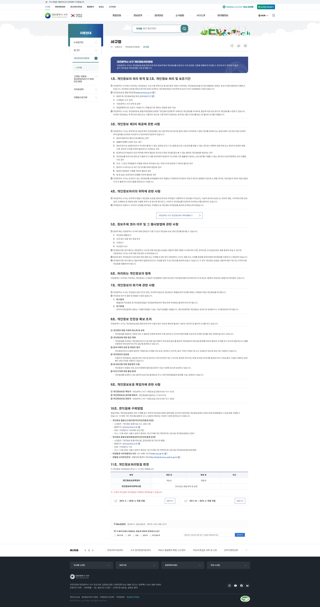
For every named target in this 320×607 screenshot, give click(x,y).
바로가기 (147, 96)
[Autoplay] (89, 550)
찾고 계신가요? (146, 28)
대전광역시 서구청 (56, 16)
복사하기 (238, 46)
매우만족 (119, 535)
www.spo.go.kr (157, 453)
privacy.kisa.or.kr (130, 427)
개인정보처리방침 (132, 46)
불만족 (145, 535)
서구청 (146, 46)
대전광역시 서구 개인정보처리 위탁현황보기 (175, 215)
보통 (136, 535)
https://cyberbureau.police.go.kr (163, 457)
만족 (129, 535)
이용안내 (118, 46)
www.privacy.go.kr (144, 92)
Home (112, 47)
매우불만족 (156, 535)
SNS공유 (232, 46)
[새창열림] (245, 599)
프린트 (245, 46)
